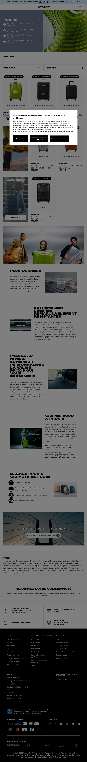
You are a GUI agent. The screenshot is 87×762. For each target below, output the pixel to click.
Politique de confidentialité (46, 131)
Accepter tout (20, 138)
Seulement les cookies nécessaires (39, 138)
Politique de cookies (66, 131)
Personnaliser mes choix (59, 138)
